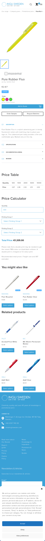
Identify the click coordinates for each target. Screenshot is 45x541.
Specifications (11, 144)
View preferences (22, 536)
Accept (22, 523)
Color (4, 96)
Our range (5, 11)
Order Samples (12, 114)
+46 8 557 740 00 (12, 423)
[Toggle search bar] (31, 4)
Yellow (3, 99)
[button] (42, 489)
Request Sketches (33, 114)
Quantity (4, 206)
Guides (24, 453)
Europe (5, 91)
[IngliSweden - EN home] (12, 4)
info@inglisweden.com (13, 427)
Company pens (15, 11)
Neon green (10, 99)
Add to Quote (22, 106)
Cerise (7, 99)
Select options (8, 305)
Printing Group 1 (7, 217)
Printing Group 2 (7, 228)
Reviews (8, 158)
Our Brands (6, 442)
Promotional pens (28, 11)
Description (10, 124)
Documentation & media (14, 152)
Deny (22, 530)
